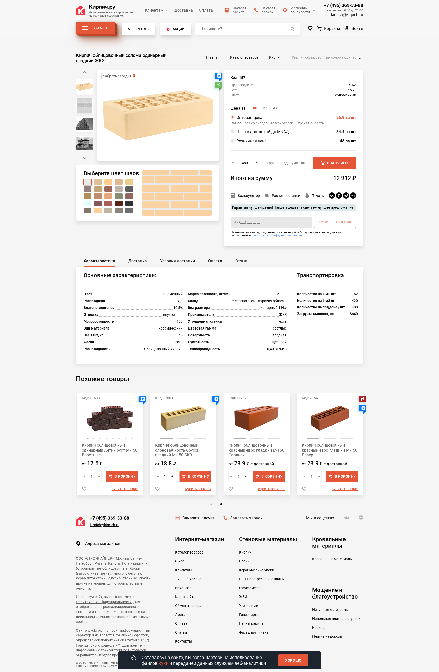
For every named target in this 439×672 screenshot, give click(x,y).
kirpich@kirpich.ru (347, 14)
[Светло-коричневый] (97, 196)
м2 (265, 108)
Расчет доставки (286, 195)
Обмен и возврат (189, 606)
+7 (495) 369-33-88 (343, 5)
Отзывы (242, 261)
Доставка (183, 10)
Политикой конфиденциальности (104, 602)
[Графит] (129, 210)
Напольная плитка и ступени (336, 619)
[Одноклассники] (339, 195)
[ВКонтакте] (332, 195)
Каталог (101, 28)
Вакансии (183, 588)
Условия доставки (177, 261)
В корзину (337, 163)
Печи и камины (251, 623)
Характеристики (99, 261)
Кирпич (245, 552)
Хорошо (293, 660)
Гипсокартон (249, 615)
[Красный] (108, 203)
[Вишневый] (97, 203)
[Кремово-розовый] (87, 189)
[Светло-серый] (118, 189)
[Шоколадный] (118, 203)
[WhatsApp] (353, 195)
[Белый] (87, 182)
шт (255, 108)
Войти (357, 28)
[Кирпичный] (108, 189)
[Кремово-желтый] (118, 182)
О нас (179, 561)
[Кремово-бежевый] (108, 182)
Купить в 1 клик (125, 489)
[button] (84, 158)
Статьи (181, 632)
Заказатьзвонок (269, 10)
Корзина (332, 28)
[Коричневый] (129, 196)
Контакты (183, 641)
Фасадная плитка (254, 632)
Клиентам (154, 10)
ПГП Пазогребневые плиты (262, 579)
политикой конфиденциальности (278, 235)
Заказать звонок (246, 518)
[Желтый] (129, 182)
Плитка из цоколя (327, 636)
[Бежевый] (97, 182)
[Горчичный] (87, 196)
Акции (179, 29)
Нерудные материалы (330, 610)
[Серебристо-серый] (108, 210)
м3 (274, 108)
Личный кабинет (189, 579)
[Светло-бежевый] (97, 210)
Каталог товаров (189, 552)
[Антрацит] (118, 210)
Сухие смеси (249, 588)
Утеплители (248, 606)
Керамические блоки (256, 570)
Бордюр (318, 627)
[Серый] (87, 210)
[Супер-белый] (87, 203)
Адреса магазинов (102, 543)
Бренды (141, 29)
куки (163, 663)
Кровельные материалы (332, 559)
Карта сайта (185, 597)
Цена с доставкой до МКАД (296, 131)
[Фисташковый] (118, 196)
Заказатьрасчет (240, 10)
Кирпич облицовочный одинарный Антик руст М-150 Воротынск (109, 450)
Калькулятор (249, 195)
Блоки (244, 561)
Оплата (206, 10)
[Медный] (108, 196)
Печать (318, 195)
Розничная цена (296, 141)
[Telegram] (346, 195)
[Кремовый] (97, 189)
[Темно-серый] (129, 189)
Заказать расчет (198, 518)
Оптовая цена (296, 117)
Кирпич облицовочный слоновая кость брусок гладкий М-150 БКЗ (177, 450)
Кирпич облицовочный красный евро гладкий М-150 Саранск (256, 450)
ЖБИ (243, 597)
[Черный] (129, 203)
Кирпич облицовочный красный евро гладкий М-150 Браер (329, 450)
